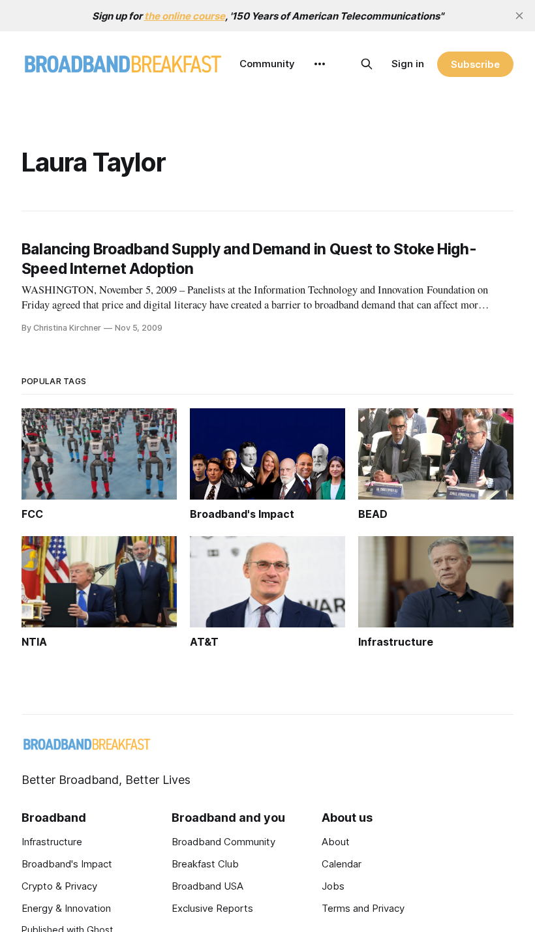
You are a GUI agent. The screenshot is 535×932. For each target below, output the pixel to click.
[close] (519, 15)
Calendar (341, 864)
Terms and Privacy (363, 908)
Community (267, 63)
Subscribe (475, 64)
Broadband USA (207, 886)
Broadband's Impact (67, 864)
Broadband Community (223, 841)
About (336, 841)
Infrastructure (52, 841)
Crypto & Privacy (59, 886)
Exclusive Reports (212, 908)
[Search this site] (366, 63)
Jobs (333, 886)
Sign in (407, 63)
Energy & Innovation (66, 908)
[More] (319, 63)
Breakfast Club (205, 864)
